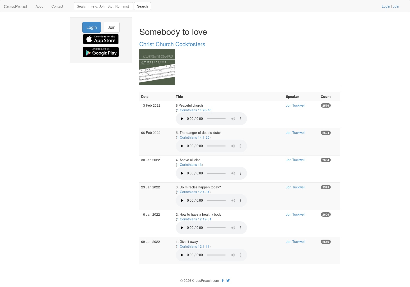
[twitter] (228, 280)
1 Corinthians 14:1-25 (193, 137)
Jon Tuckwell (295, 105)
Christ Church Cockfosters (172, 44)
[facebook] (223, 280)
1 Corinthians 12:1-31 (193, 191)
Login (386, 6)
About (40, 6)
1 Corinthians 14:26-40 (194, 110)
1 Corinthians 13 (189, 164)
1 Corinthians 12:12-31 (194, 219)
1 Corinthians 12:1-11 (193, 246)
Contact (57, 6)
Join (396, 6)
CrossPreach (16, 6)
